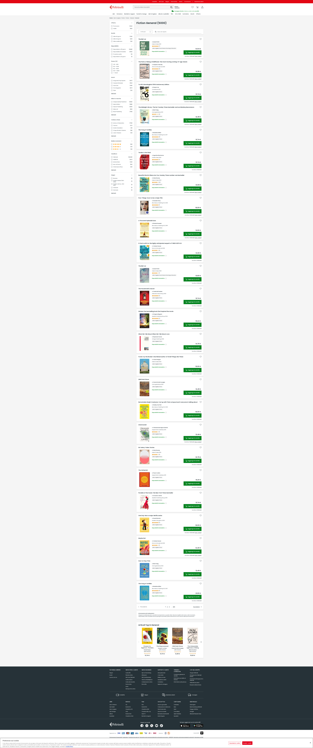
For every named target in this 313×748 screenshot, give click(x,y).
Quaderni (176, 716)
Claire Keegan (157, 359)
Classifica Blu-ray (146, 711)
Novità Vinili (128, 713)
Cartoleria (176, 704)
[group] (179, 11)
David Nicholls (157, 518)
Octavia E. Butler (157, 495)
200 (174, 607)
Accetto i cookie (247, 743)
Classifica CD (129, 709)
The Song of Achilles (145, 130)
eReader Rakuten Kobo (195, 713)
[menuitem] (113, 14)
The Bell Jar (142, 39)
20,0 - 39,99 (116, 70)
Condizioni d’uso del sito (134, 737)
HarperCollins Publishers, (158, 429)
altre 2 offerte (198, 79)
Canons (115, 125)
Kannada (115, 190)
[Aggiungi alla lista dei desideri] (200, 39)
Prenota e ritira (129, 675)
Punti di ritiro (174, 1)
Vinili (127, 711)
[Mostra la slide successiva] (201, 642)
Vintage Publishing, (156, 339)
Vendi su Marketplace (147, 679)
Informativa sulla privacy (180, 682)
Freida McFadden (157, 291)
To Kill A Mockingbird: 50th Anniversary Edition (153, 84)
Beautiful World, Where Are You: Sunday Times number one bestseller (161, 175)
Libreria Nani (116, 162)
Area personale (161, 672)
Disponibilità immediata (119, 51)
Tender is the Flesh (144, 153)
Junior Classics (117, 133)
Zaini (175, 709)
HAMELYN (115, 159)
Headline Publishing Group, (158, 316)
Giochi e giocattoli (162, 704)
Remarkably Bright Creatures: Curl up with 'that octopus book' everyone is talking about (167, 402)
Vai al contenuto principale (116, 1)
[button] (171, 7)
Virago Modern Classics (119, 130)
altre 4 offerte (198, 101)
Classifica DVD (145, 709)
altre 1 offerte (198, 56)
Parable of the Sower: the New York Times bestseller (155, 493)
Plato (114, 90)
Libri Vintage (113, 711)
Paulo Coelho (156, 473)
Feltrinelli (115, 157)
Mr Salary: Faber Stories (146, 447)
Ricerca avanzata (177, 7)
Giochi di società (162, 711)
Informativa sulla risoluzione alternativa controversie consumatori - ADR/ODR (156, 737)
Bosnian (115, 178)
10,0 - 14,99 (116, 66)
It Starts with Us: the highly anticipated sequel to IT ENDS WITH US (160, 243)
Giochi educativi (162, 709)
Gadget (192, 711)
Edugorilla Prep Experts (119, 80)
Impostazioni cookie (234, 743)
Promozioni (116, 26)
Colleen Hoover (157, 246)
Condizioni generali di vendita (179, 675)
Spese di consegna (162, 684)
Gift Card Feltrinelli (130, 677)
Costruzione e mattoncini (164, 707)
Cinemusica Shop (118, 167)
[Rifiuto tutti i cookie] (310, 743)
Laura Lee (115, 85)
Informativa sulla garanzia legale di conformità (184, 737)
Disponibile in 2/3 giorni (119, 56)
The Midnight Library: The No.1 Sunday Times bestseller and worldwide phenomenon (166, 107)
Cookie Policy (69, 746)
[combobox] (153, 7)
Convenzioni (187, 1)
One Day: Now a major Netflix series (150, 515)
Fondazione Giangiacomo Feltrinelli (196, 679)
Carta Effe (128, 672)
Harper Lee (156, 87)
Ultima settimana (117, 41)
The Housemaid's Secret (146, 289)
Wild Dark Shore (143, 379)
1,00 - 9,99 (115, 64)
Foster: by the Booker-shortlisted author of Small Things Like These (160, 357)
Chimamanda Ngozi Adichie (160, 427)
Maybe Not (142, 538)
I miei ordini (160, 675)
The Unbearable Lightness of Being (193, 647)
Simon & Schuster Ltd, (157, 66)
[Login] (202, 7)
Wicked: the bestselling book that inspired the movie (155, 311)
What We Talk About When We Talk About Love (153, 334)
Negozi (167, 1)
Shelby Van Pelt (157, 405)
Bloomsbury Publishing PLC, (158, 134)
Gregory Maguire (157, 314)
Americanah (142, 425)
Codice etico (125, 737)
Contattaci (160, 682)
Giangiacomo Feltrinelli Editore (195, 675)
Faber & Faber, (155, 44)
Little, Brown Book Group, (158, 293)
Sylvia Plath (156, 42)
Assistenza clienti (198, 1)
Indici (127, 686)
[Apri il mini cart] (197, 7)
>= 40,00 (115, 73)
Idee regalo (192, 704)
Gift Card (161, 1)
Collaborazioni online (147, 682)
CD (126, 704)
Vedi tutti (113, 93)
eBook (111, 713)
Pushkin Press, (155, 157)
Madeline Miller (157, 132)
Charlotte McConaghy (159, 382)
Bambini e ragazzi (146, 716)
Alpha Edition (116, 104)
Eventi (180, 1)
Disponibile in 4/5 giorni (119, 49)
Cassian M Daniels (118, 83)
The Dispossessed (162, 646)
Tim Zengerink (117, 88)
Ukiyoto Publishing (118, 106)
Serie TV (143, 713)
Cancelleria (177, 711)
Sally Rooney (156, 178)
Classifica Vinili (129, 716)
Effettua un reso (161, 677)
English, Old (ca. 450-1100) (118, 184)
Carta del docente (130, 682)
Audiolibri (112, 716)
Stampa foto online (130, 688)
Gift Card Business (146, 677)
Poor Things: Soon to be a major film (150, 198)
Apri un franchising (146, 672)
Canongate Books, (156, 112)
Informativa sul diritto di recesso (180, 678)
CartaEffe (154, 1)
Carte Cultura (129, 679)
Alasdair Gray (156, 200)
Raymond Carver (157, 337)
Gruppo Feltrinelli (194, 672)
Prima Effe (144, 684)
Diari (175, 707)
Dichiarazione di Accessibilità (116, 737)
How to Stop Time (144, 561)
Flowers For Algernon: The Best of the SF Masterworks (147, 647)
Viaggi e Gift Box (194, 709)
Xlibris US (115, 109)
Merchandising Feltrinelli (196, 707)
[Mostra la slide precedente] (139, 642)
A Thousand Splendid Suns (147, 221)
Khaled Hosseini (157, 223)
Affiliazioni (144, 675)
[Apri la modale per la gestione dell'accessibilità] (201, 733)
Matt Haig (155, 110)
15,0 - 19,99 (116, 68)
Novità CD (128, 707)
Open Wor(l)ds (177, 713)
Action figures (161, 716)
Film (143, 704)
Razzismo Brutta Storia (195, 685)
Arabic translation (118, 128)
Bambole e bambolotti (163, 713)
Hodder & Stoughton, (157, 520)
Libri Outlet (112, 707)
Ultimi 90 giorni (117, 36)
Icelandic (115, 187)
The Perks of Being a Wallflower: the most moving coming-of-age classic (162, 62)
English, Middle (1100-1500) (118, 181)
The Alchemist (143, 470)
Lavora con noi (113, 677)
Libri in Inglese (113, 709)
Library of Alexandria (118, 123)
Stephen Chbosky (157, 64)
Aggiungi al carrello (194, 52)
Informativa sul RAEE (198, 737)
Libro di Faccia (117, 164)
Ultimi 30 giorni (117, 39)
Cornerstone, (155, 89)
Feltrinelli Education (194, 682)
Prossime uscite (117, 54)
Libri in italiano (113, 704)
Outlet (114, 28)
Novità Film (144, 707)
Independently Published (119, 101)
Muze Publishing (117, 111)
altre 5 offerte (198, 147)
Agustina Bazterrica (158, 155)
